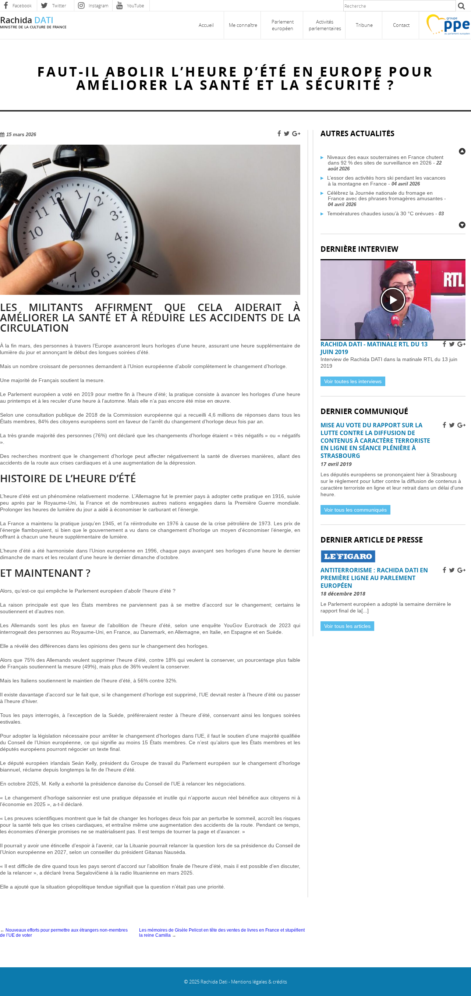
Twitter (58, 5)
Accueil (206, 25)
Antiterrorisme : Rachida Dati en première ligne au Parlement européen (374, 578)
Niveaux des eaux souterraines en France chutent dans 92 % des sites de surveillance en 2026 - (385, 163)
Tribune (364, 25)
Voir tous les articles (347, 626)
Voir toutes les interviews (353, 381)
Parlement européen (283, 25)
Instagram (98, 5)
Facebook (21, 5)
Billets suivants (462, 225)
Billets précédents (462, 151)
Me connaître (243, 25)
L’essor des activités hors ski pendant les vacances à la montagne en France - (386, 180)
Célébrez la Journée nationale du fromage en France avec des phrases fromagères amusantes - (386, 198)
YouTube (135, 5)
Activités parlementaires (325, 25)
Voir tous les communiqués (355, 510)
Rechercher (460, 6)
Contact (401, 25)
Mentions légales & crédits (259, 981)
